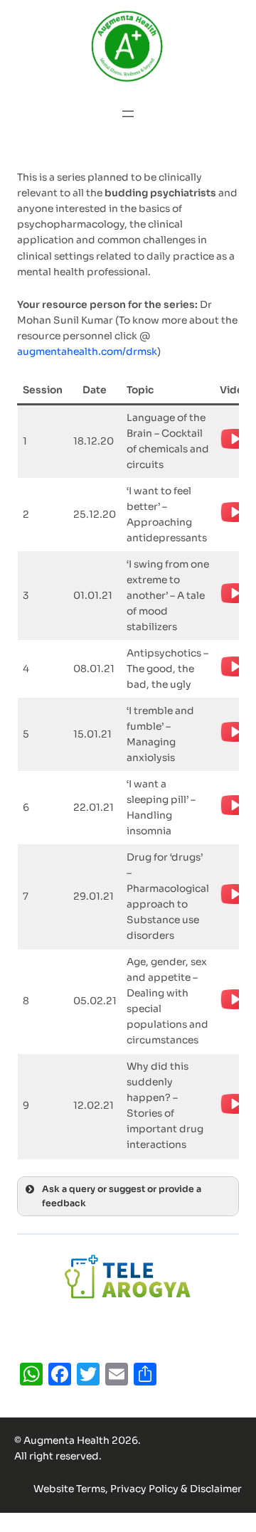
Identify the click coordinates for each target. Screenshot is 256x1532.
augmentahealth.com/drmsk (87, 352)
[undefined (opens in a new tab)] (235, 451)
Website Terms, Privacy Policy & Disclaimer (137, 1489)
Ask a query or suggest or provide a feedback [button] (121, 1196)
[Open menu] (128, 113)
